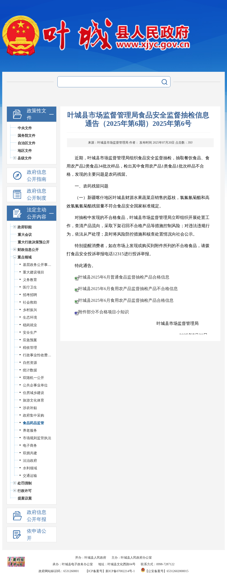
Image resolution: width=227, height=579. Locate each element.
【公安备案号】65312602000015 (166, 571)
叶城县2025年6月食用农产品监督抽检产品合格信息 (126, 300)
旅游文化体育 (33, 400)
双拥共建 (30, 453)
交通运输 (30, 476)
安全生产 (30, 332)
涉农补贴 (30, 408)
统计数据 (30, 370)
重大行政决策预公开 (34, 242)
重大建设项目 (33, 272)
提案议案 (25, 498)
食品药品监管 (33, 423)
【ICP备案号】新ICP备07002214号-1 (110, 571)
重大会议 (25, 234)
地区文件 (25, 150)
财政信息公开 (28, 249)
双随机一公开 (33, 378)
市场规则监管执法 (37, 438)
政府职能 (25, 227)
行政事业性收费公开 (37, 355)
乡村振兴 (30, 310)
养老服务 (30, 430)
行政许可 (25, 491)
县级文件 (25, 158)
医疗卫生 (30, 287)
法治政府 (30, 460)
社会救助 (30, 302)
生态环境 (30, 317)
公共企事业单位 (35, 385)
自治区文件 (26, 143)
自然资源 (30, 363)
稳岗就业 (30, 325)
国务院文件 (26, 135)
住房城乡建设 (33, 393)
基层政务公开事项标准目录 (37, 265)
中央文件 (25, 128)
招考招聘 (30, 295)
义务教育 (30, 280)
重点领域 (25, 257)
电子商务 (30, 445)
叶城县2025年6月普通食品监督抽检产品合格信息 (123, 277)
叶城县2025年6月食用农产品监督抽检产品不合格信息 (128, 288)
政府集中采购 (33, 415)
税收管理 (30, 347)
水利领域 (30, 468)
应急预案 (30, 340)
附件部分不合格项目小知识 (103, 312)
